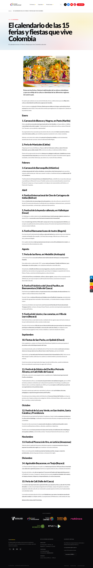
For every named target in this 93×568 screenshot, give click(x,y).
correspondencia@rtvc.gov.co (70, 547)
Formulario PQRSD (69, 554)
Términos (66, 565)
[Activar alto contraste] (91, 277)
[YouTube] (71, 4)
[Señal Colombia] (48, 518)
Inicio (10, 10)
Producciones (49, 4)
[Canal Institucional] (33, 518)
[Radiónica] (76, 518)
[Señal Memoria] (38, 526)
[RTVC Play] (54, 526)
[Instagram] (74, 4)
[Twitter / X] (65, 4)
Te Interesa (32, 4)
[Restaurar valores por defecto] (91, 290)
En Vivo (81, 4)
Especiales (40, 4)
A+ (91, 284)
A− (91, 280)
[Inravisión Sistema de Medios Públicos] (17, 518)
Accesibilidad (81, 565)
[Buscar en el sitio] (61, 4)
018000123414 (50, 552)
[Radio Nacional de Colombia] (62, 518)
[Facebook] (68, 4)
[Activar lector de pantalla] (91, 287)
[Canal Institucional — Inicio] (16, 5)
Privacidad (73, 565)
